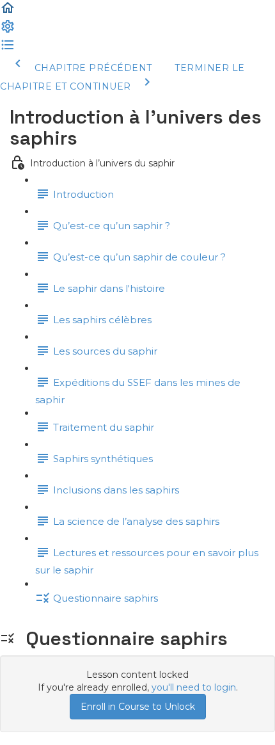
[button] (7, 12)
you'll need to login (194, 687)
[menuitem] (7, 30)
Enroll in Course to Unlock (138, 706)
